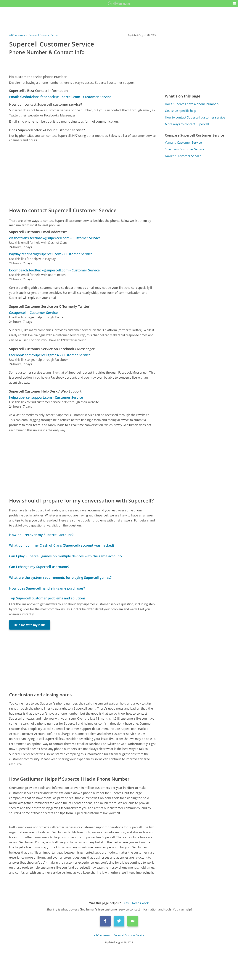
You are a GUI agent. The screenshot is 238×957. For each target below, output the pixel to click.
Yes (126, 903)
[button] (234, 3)
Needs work (140, 903)
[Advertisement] (82, 174)
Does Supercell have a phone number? (192, 104)
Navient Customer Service (183, 156)
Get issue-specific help (180, 111)
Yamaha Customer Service (183, 142)
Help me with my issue (30, 625)
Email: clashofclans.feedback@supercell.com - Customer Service (60, 97)
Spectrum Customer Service (184, 149)
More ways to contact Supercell (187, 124)
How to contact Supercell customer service (195, 117)
